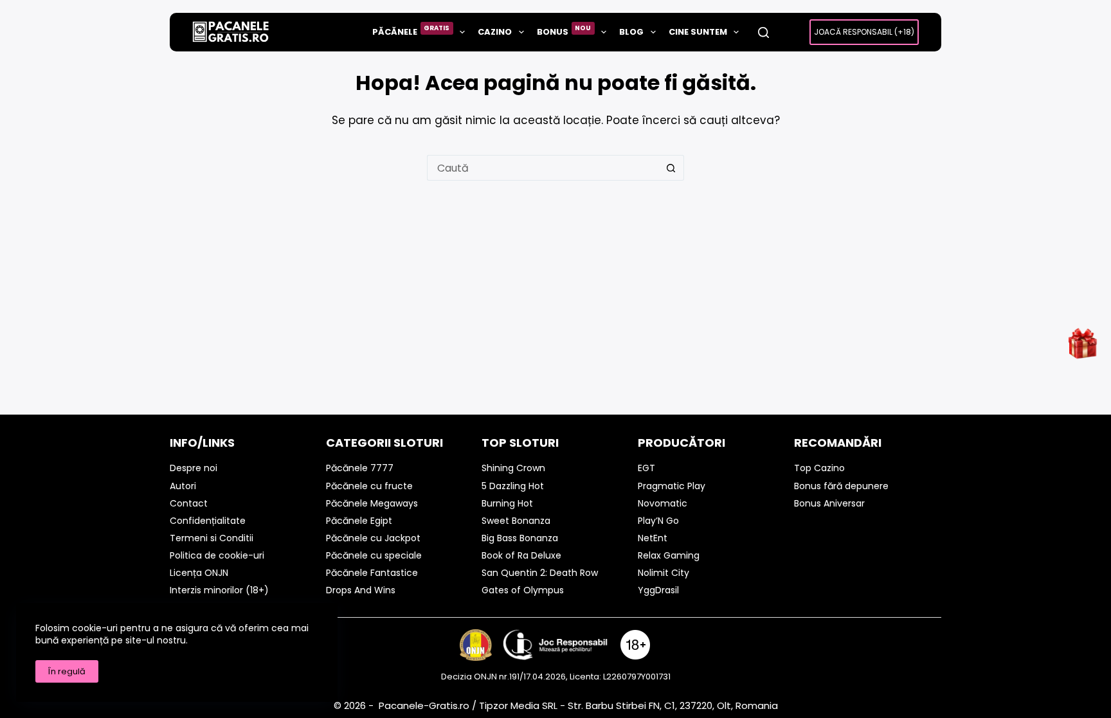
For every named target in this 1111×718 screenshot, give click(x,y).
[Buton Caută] (671, 168)
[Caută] (763, 32)
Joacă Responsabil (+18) (864, 31)
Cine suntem (698, 32)
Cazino (495, 32)
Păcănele (411, 30)
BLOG (631, 32)
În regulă (67, 671)
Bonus (564, 30)
